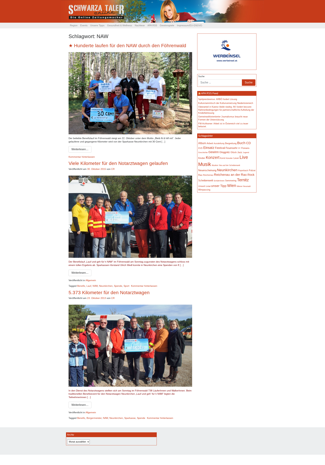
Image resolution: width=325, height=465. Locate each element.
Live (244, 157)
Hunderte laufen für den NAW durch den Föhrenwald (130, 45)
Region (74, 25)
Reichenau (208, 175)
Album (202, 143)
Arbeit (210, 143)
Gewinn (213, 152)
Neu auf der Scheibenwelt (229, 165)
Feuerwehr (231, 148)
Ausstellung (219, 143)
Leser (236, 158)
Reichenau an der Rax (230, 174)
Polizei (252, 170)
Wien (231, 185)
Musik (204, 164)
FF (239, 148)
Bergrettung (230, 143)
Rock (250, 174)
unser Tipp (218, 186)
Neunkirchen (106, 286)
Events (84, 25)
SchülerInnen (219, 181)
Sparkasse (130, 418)
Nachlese (140, 25)
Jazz (239, 152)
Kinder (201, 158)
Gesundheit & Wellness (119, 25)
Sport (126, 286)
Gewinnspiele (167, 25)
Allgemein (90, 280)
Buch (241, 143)
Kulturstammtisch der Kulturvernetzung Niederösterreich (225, 103)
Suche (201, 76)
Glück (234, 152)
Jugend (246, 152)
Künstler (229, 158)
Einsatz (208, 148)
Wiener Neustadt (244, 186)
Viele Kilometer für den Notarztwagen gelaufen (118, 163)
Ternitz (243, 180)
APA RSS (152, 25)
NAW (95, 286)
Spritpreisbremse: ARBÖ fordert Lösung (217, 99)
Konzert (212, 157)
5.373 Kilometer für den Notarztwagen (109, 292)
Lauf (88, 286)
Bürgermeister (94, 418)
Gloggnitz (224, 152)
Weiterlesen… (80, 149)
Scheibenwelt (205, 180)
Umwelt (201, 186)
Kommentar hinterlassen (82, 156)
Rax (200, 175)
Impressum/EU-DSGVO (189, 25)
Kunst (222, 158)
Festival (220, 148)
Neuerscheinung (207, 170)
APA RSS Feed (209, 93)
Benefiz (81, 286)
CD (248, 143)
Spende (118, 286)
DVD (200, 148)
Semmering (230, 180)
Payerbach (243, 170)
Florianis (245, 148)
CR (113, 169)
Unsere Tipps (97, 25)
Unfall (208, 186)
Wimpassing (204, 189)
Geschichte (203, 152)
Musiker (215, 165)
